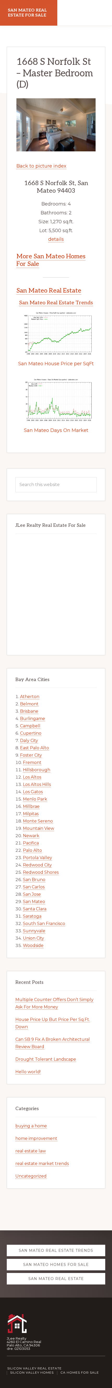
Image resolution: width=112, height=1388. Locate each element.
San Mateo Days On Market (56, 430)
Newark (31, 835)
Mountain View (38, 828)
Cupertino (30, 733)
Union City (33, 938)
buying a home (31, 1125)
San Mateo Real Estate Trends (56, 303)
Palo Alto (32, 850)
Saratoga (32, 916)
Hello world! (28, 1071)
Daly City (29, 740)
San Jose (32, 894)
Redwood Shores (41, 872)
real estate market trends (42, 1163)
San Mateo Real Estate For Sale (27, 13)
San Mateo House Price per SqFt (56, 364)
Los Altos (32, 777)
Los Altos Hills (37, 784)
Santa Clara (34, 908)
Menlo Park (35, 799)
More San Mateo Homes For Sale (50, 260)
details (56, 239)
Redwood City (37, 864)
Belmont (29, 703)
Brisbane (29, 711)
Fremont (32, 762)
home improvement (36, 1138)
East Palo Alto (34, 747)
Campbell (30, 725)
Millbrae (31, 806)
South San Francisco (44, 923)
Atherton (29, 696)
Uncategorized (31, 1176)
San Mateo (34, 901)
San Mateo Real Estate (48, 290)
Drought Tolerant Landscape (45, 1059)
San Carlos (34, 886)
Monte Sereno (38, 821)
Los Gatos (33, 791)
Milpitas (31, 813)
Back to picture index (41, 166)
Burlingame (32, 718)
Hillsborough (36, 769)
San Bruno (34, 879)
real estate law (30, 1151)
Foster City (31, 755)
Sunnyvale (34, 930)
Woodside (33, 945)
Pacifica (31, 843)
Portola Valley (37, 857)
